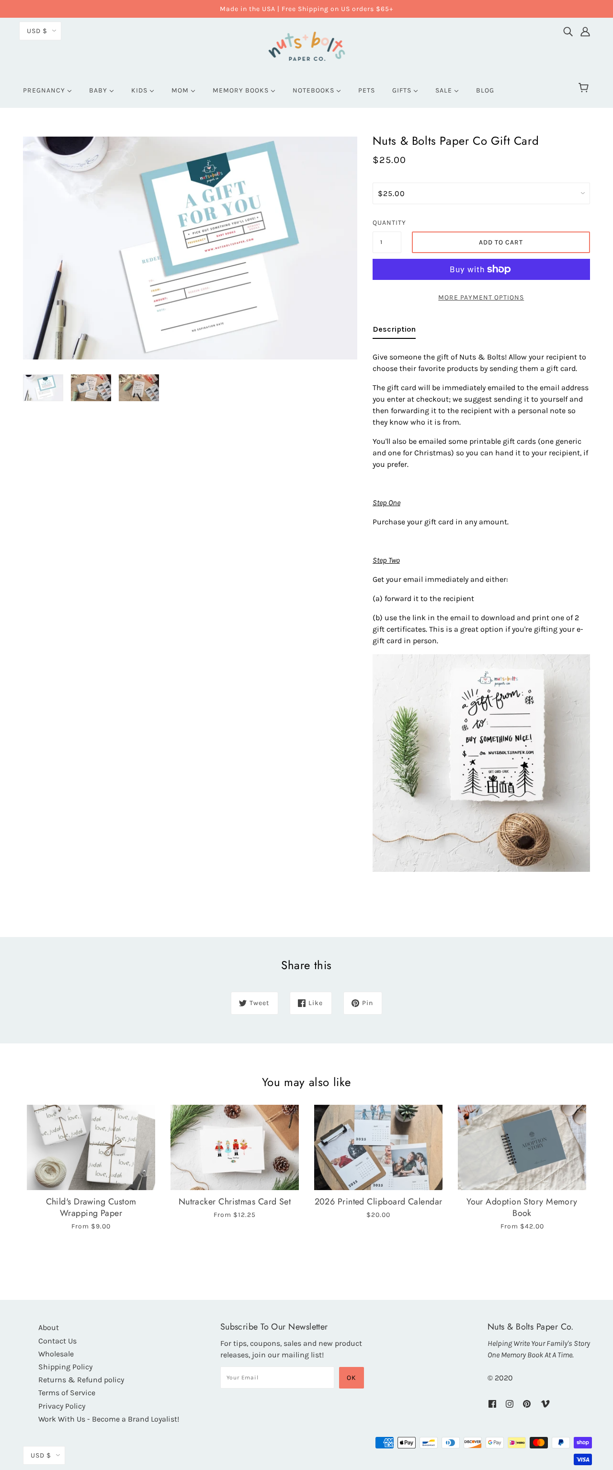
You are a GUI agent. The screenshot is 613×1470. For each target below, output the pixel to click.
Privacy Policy (61, 1406)
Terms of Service (66, 1392)
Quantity (387, 223)
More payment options (481, 297)
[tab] (394, 331)
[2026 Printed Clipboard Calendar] (378, 1148)
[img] (568, 29)
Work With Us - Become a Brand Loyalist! (108, 1419)
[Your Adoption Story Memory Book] (522, 1148)
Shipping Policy (65, 1366)
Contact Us (57, 1340)
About (48, 1327)
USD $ (37, 31)
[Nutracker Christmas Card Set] (234, 1148)
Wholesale (56, 1353)
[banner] (306, 44)
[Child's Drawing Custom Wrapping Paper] (91, 1148)
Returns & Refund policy (81, 1379)
